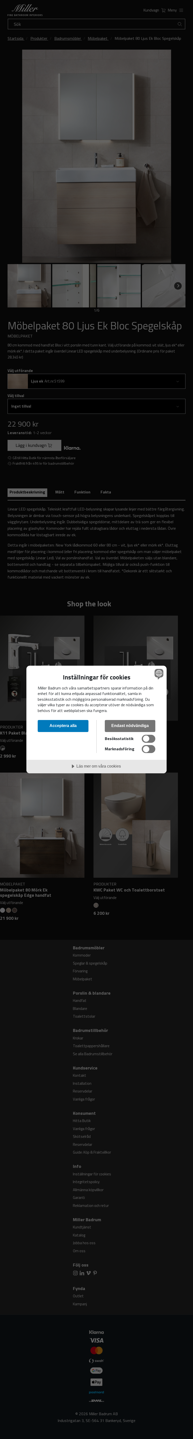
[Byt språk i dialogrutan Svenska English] (158, 674)
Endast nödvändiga (130, 725)
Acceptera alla (63, 725)
